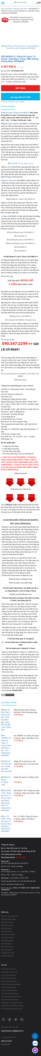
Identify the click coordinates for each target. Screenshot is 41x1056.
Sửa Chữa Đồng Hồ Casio (9, 999)
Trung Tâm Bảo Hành (8, 975)
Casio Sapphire (6, 944)
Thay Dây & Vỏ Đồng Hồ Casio (11, 996)
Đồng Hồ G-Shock (7, 922)
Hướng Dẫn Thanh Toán (9, 972)
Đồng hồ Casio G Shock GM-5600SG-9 (15, 113)
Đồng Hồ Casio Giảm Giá (9, 916)
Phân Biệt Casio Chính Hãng (10, 984)
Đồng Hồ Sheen (6, 931)
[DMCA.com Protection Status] (7, 695)
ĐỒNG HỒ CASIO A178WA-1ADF (26, 777)
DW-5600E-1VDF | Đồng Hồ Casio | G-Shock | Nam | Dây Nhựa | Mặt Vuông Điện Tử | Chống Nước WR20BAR (27, 792)
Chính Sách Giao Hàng (8, 981)
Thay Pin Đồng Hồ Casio (9, 990)
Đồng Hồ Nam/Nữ (7, 940)
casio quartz (11, 102)
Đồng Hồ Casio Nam (8, 934)
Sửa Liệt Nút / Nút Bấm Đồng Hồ (12, 1006)
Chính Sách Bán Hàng (8, 987)
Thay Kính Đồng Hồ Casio (9, 993)
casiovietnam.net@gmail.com (12, 1031)
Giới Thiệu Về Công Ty (9, 969)
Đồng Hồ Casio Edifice (8, 919)
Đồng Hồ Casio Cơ (7, 925)
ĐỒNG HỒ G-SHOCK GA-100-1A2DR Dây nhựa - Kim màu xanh (26, 762)
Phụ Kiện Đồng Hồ (7, 956)
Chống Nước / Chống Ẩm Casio (12, 1003)
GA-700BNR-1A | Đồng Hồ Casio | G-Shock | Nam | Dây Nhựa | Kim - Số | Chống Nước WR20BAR (26, 737)
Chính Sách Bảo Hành (8, 978)
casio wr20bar (19, 102)
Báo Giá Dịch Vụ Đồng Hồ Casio (11, 1009)
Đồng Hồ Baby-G (6, 928)
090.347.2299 (6, 1041)
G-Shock (4, 216)
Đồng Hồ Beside (6, 950)
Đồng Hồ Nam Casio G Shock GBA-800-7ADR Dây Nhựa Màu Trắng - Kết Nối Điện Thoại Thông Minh (26, 711)
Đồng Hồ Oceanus (7, 947)
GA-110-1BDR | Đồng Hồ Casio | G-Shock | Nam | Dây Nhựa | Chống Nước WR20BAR (26, 817)
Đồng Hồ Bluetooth (7, 953)
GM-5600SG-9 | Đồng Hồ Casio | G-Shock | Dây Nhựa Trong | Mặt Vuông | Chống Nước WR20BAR (20, 59)
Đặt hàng (20, 88)
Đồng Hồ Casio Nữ (7, 937)
